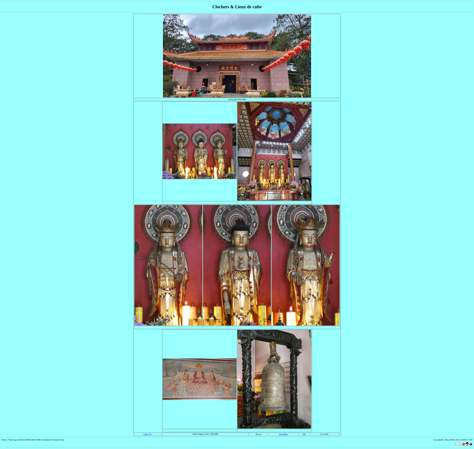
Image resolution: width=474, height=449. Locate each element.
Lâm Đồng (283, 434)
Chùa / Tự (148, 434)
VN (304, 434)
